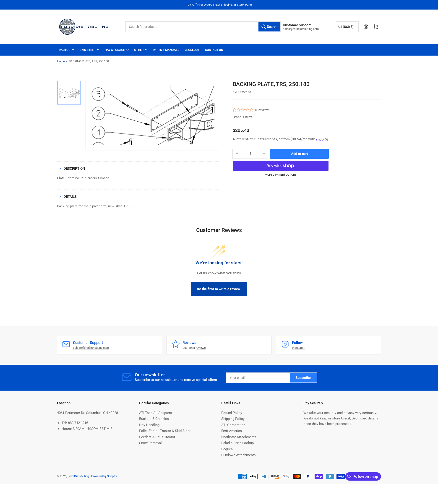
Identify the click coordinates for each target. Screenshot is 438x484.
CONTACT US (214, 50)
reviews (201, 347)
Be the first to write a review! (219, 289)
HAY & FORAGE (115, 50)
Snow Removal (150, 443)
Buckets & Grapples (154, 419)
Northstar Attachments (238, 437)
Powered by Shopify (104, 476)
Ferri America (231, 431)
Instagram (298, 347)
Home (61, 61)
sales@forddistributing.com (91, 347)
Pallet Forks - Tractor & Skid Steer (164, 431)
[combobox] (203, 26)
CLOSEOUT (192, 50)
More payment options (281, 174)
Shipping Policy (233, 419)
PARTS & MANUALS (166, 50)
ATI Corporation (233, 425)
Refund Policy (231, 413)
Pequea (227, 449)
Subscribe (303, 378)
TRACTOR (63, 50)
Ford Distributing (78, 476)
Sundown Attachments (238, 455)
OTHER (138, 50)
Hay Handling (149, 425)
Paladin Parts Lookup (237, 443)
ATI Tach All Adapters (155, 413)
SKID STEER (87, 50)
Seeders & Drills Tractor (157, 437)
